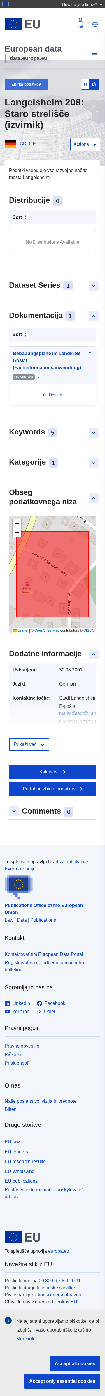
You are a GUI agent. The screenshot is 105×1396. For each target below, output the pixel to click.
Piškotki (13, 1054)
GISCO (88, 630)
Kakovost (49, 771)
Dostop (55, 394)
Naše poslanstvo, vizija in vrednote (41, 1101)
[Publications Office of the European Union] (50, 885)
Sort (17, 217)
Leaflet (22, 630)
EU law (12, 1141)
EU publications (21, 1181)
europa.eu (58, 1251)
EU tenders (16, 1151)
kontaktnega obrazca (59, 1294)
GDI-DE (28, 143)
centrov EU (65, 1301)
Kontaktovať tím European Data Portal (44, 954)
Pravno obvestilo (22, 1046)
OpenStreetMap (47, 630)
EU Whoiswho (19, 1171)
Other (49, 1011)
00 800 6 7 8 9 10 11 (60, 1280)
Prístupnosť (17, 1063)
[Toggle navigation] (93, 55)
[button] (83, 4)
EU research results (25, 1161)
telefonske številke (56, 1287)
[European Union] (50, 1237)
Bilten (11, 1109)
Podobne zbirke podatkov (49, 788)
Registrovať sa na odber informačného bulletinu (44, 966)
